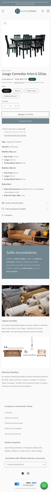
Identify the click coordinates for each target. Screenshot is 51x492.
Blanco (18, 91)
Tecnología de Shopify (30, 488)
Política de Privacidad (13, 428)
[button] (3, 11)
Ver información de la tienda (15, 135)
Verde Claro (31, 91)
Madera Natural (10, 96)
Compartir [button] (8, 215)
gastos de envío (19, 82)
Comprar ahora (25, 121)
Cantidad (5, 101)
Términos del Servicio (13, 434)
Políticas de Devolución (14, 423)
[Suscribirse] (43, 464)
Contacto (8, 413)
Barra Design (22, 488)
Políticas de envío (11, 418)
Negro (6, 91)
